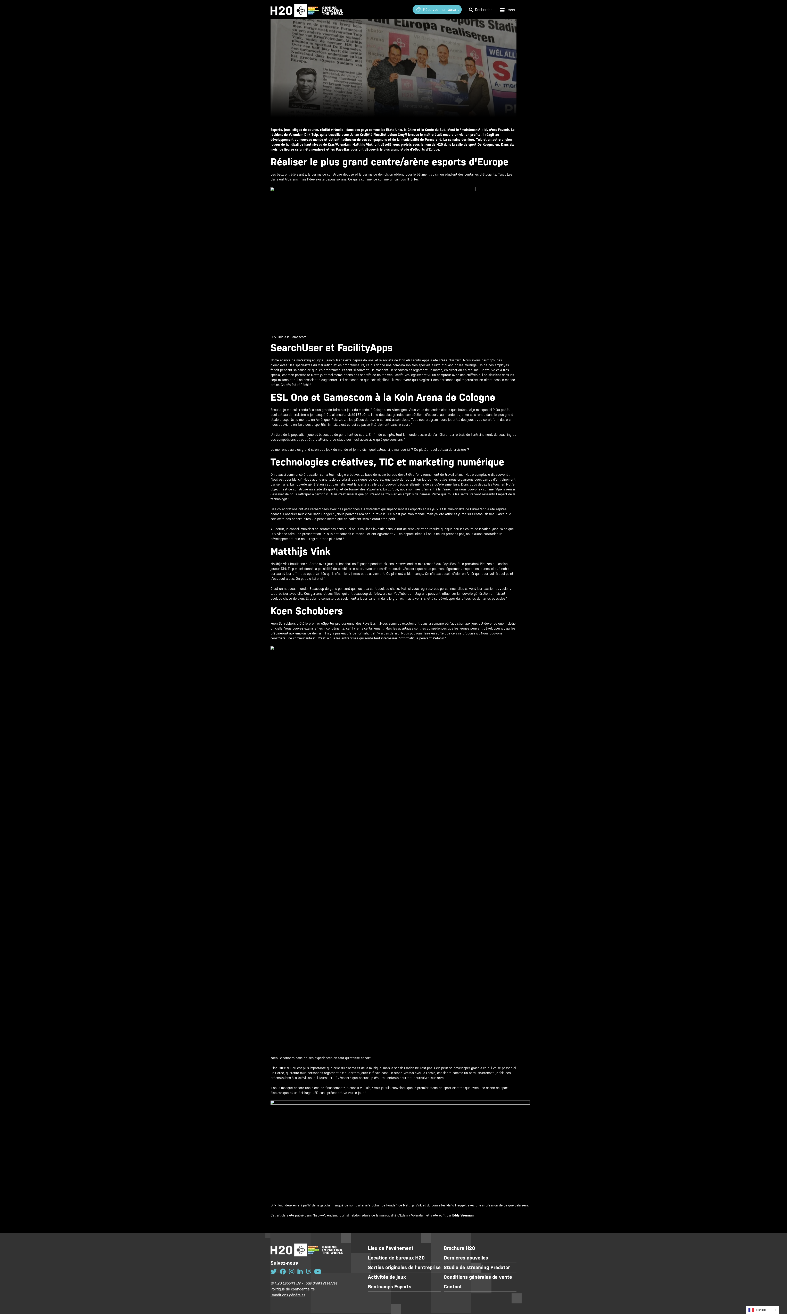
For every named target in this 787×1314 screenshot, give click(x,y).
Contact (453, 1287)
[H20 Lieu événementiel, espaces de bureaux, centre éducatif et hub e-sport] (307, 9)
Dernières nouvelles (466, 1258)
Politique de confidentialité (293, 1289)
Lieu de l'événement (391, 1248)
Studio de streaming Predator (477, 1267)
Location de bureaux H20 (396, 1258)
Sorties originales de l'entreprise (404, 1267)
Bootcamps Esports (389, 1287)
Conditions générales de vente (478, 1277)
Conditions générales (288, 1295)
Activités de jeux (387, 1277)
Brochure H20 (459, 1248)
